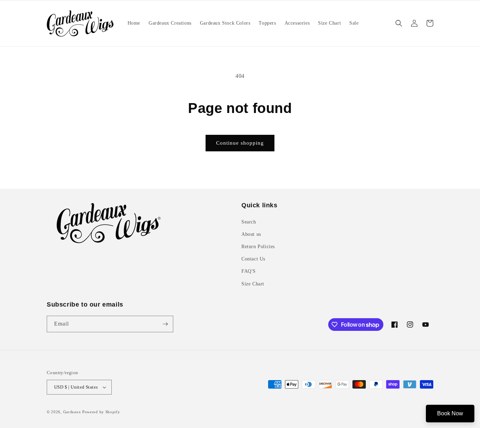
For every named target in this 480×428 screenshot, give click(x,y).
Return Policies (258, 246)
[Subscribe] (165, 324)
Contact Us (253, 259)
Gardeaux (72, 412)
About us (251, 234)
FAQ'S (248, 271)
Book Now (450, 413)
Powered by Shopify (101, 412)
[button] (399, 23)
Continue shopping (240, 143)
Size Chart (252, 284)
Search (248, 222)
